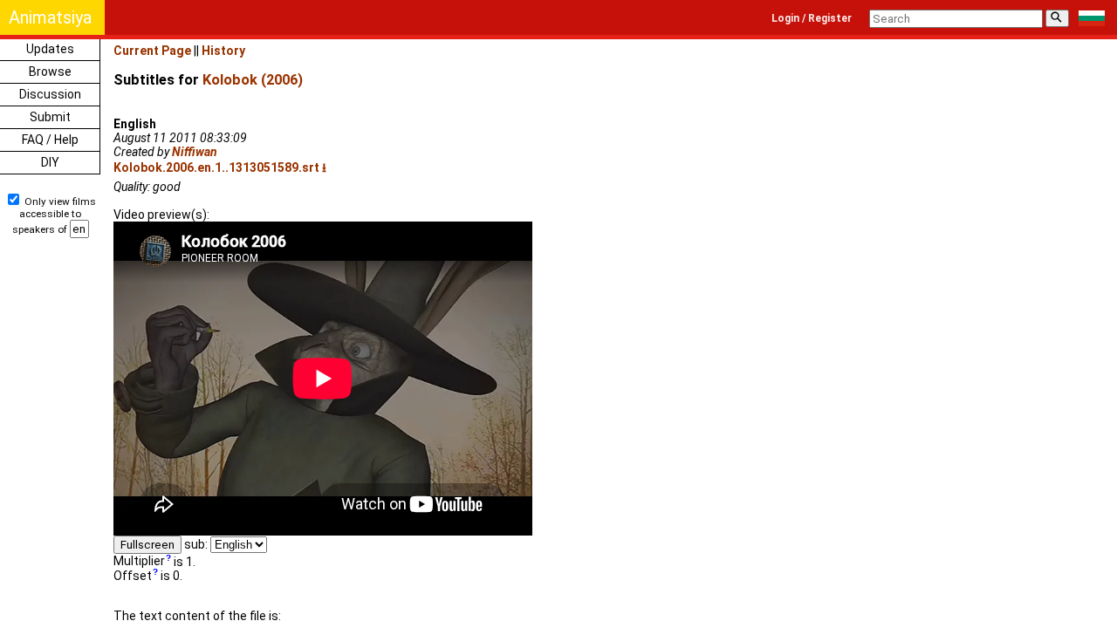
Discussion (50, 94)
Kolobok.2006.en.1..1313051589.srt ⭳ (219, 167)
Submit (50, 117)
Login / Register (811, 18)
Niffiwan (194, 152)
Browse (50, 71)
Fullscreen (147, 544)
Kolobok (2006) (252, 80)
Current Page (152, 51)
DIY (50, 162)
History (223, 51)
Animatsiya (50, 17)
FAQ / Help (50, 140)
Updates (50, 49)
